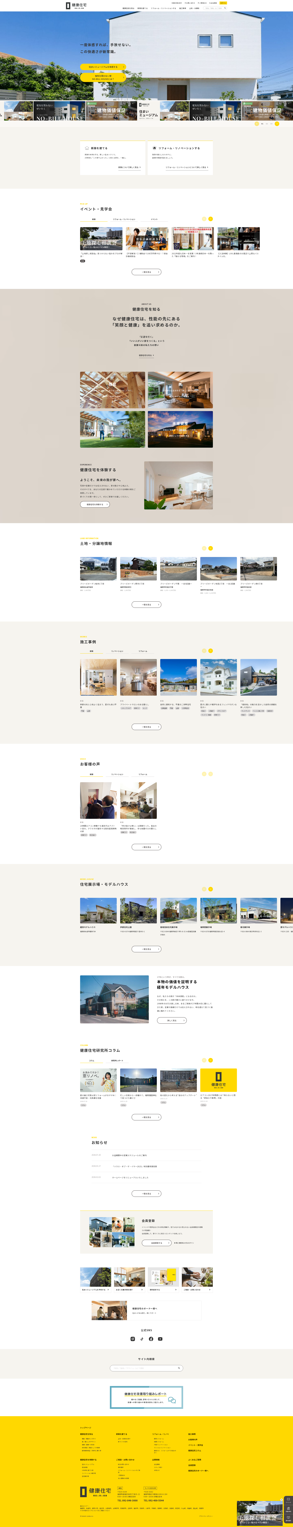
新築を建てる (143, 8)
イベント (154, 219)
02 (267, 124)
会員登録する (156, 1243)
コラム (91, 1060)
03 (271, 124)
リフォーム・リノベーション (124, 219)
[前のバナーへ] (257, 123)
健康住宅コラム (194, 1450)
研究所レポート (117, 1060)
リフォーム (143, 651)
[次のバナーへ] (277, 123)
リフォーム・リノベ (160, 1434)
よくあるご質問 (194, 1459)
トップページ (85, 1427)
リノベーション (117, 651)
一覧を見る (146, 726)
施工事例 (182, 8)
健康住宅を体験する (88, 1459)
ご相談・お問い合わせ (125, 1459)
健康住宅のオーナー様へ (198, 1470)
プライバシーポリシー (206, 1516)
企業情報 (156, 1459)
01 (262, 124)
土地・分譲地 (194, 8)
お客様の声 (192, 1439)
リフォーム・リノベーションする (163, 8)
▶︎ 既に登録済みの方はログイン (184, 1243)
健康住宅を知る (128, 8)
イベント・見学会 (195, 1445)
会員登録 (192, 1465)
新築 (94, 219)
